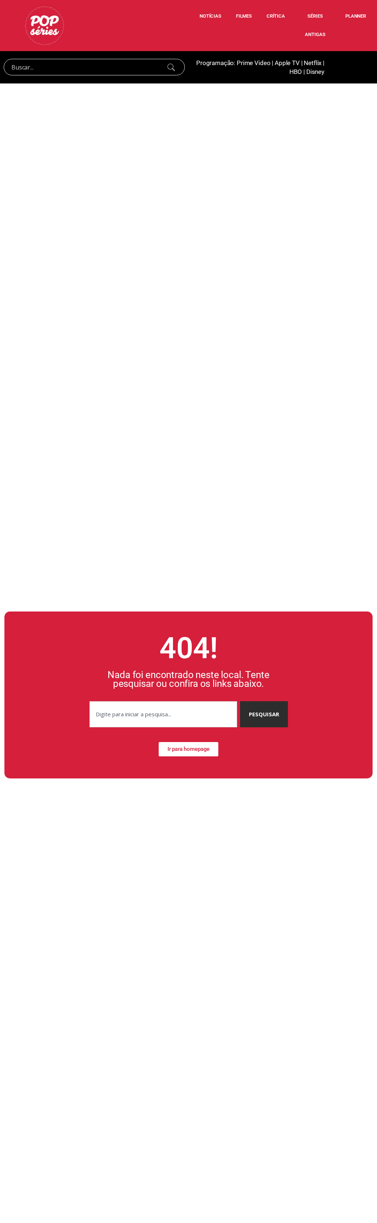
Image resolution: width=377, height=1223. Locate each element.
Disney (315, 71)
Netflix (312, 63)
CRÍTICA (276, 16)
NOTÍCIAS (210, 16)
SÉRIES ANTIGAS (315, 25)
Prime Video (253, 63)
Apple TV (287, 63)
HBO (295, 71)
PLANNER (355, 16)
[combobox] (163, 714)
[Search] (171, 67)
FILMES (244, 16)
